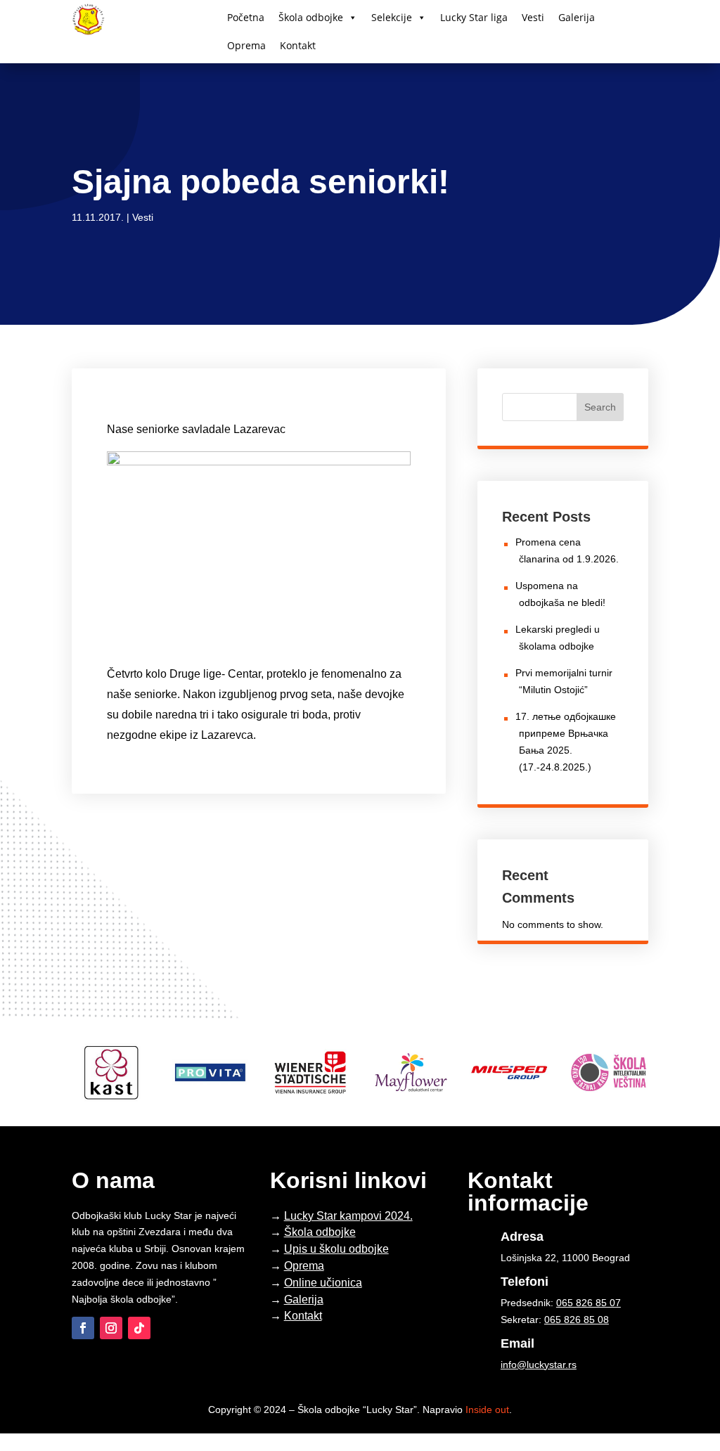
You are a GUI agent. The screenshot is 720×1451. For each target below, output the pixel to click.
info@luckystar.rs (539, 1364)
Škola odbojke (310, 17)
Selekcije (391, 17)
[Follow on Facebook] (83, 1328)
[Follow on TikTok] (139, 1328)
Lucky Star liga (474, 17)
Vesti (533, 17)
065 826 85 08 (576, 1319)
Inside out (487, 1409)
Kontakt (298, 45)
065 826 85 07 (588, 1302)
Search (600, 407)
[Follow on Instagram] (111, 1328)
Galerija (576, 17)
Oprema (246, 45)
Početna (245, 17)
